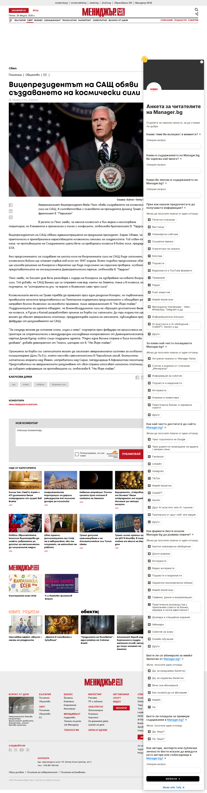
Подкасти (180, 20)
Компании (69, 701)
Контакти (43, 758)
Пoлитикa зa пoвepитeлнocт (42, 772)
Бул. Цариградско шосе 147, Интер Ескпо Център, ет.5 (64, 762)
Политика (44, 698)
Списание (167, 20)
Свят (30, 20)
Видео (117, 701)
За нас (141, 746)
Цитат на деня (96, 725)
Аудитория (143, 749)
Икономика (69, 709)
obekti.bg (94, 3)
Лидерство (69, 717)
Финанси (68, 698)
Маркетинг (84, 20)
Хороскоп (93, 717)
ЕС (40, 717)
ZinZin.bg (106, 3)
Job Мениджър (71, 725)
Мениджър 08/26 (143, 3)
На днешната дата (98, 721)
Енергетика (70, 705)
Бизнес (38, 20)
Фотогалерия (95, 710)
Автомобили (121, 694)
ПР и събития (95, 701)
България (20, 20)
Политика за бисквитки (73, 772)
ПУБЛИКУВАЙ (131, 454)
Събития (193, 20)
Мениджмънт (52, 20)
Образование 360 (123, 3)
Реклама (92, 698)
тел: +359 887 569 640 (48, 765)
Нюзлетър (121, 708)
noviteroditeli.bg (78, 3)
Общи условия (16, 772)
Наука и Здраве (97, 730)
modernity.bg (61, 3)
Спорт (117, 698)
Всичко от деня (118, 20)
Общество (44, 701)
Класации (93, 714)
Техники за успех (72, 721)
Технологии (69, 20)
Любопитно (100, 20)
